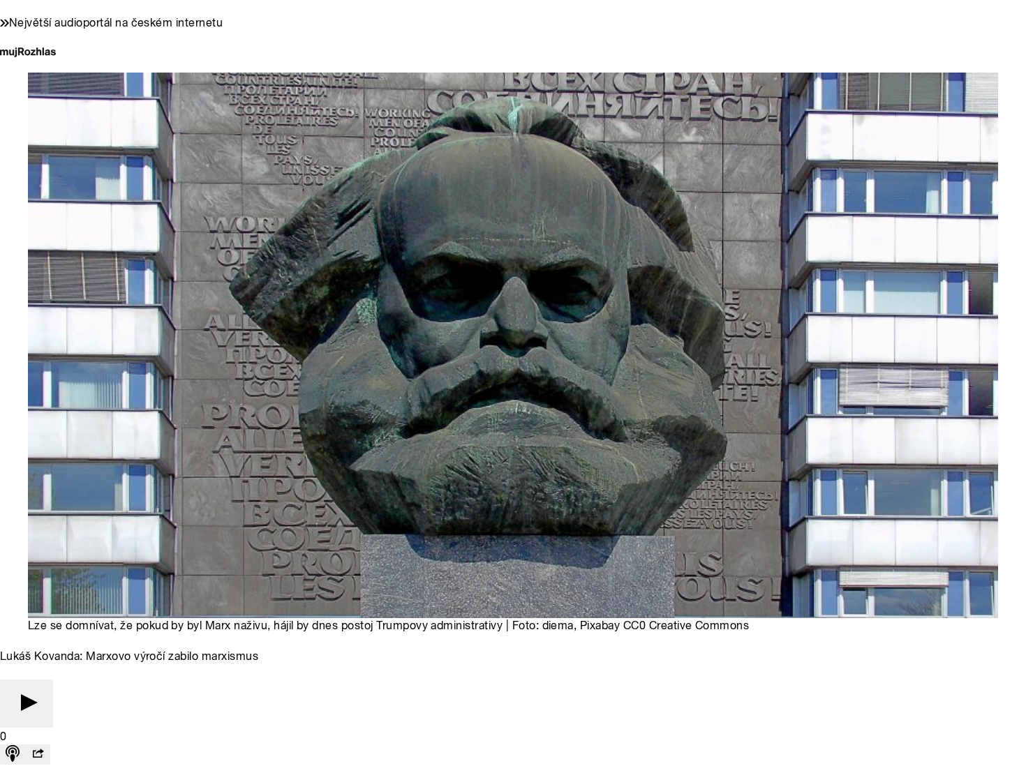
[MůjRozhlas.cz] (28, 53)
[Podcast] (12, 754)
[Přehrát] (26, 703)
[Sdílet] (37, 754)
